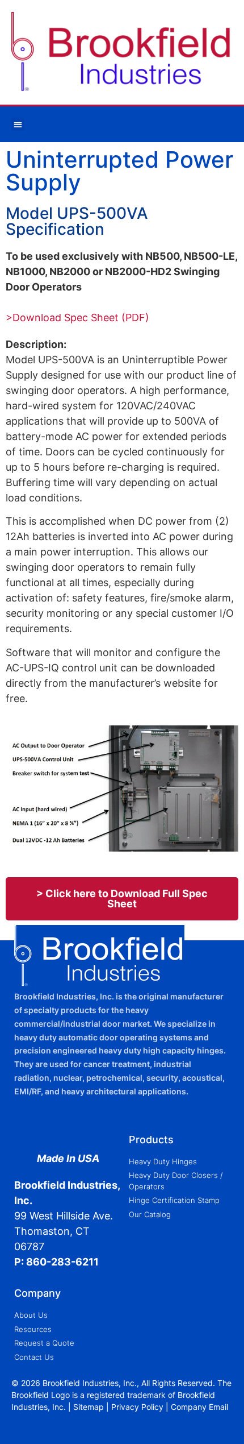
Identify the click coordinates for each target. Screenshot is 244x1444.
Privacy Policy (137, 1407)
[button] (17, 124)
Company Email (199, 1407)
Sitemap (88, 1407)
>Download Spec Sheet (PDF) (77, 317)
